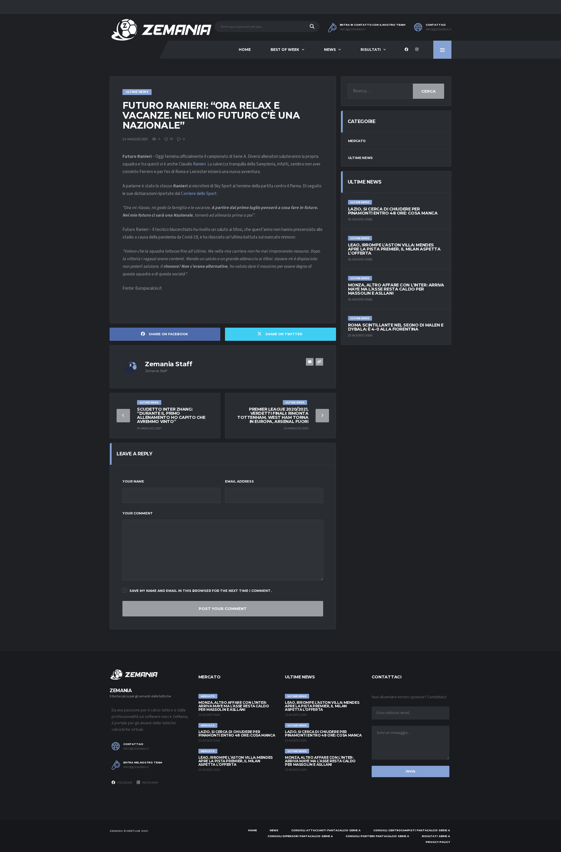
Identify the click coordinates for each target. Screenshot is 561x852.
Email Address (239, 481)
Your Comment (137, 513)
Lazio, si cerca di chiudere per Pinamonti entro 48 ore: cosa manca (393, 211)
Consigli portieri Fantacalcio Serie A (377, 836)
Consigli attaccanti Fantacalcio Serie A (326, 830)
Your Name (133, 481)
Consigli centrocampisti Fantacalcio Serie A (411, 830)
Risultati (371, 49)
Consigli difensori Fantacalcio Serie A (300, 836)
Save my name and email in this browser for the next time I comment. (200, 591)
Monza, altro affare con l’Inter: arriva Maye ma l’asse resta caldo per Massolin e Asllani (396, 289)
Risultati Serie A (436, 836)
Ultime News (360, 158)
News (330, 49)
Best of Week (285, 49)
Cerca (428, 91)
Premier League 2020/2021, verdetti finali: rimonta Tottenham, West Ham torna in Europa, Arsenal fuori (273, 415)
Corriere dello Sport (199, 194)
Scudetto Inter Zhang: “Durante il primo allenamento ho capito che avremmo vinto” (171, 415)
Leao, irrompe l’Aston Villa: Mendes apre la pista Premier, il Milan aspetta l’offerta (394, 249)
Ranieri (199, 164)
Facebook (124, 782)
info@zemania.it (353, 29)
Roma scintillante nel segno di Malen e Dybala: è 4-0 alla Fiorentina (396, 327)
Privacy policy (438, 842)
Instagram (149, 782)
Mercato (357, 141)
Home (245, 49)
